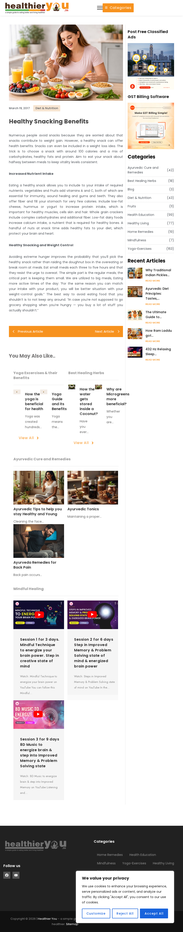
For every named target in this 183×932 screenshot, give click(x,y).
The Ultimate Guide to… (156, 314)
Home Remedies (110, 855)
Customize (96, 913)
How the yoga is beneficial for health (34, 401)
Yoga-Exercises (134, 863)
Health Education (142, 855)
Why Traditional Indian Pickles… (158, 272)
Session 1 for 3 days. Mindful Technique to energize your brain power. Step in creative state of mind (39, 653)
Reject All (125, 913)
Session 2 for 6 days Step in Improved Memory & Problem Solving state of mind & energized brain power (93, 653)
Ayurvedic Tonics (83, 509)
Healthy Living (163, 863)
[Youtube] (15, 875)
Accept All (154, 913)
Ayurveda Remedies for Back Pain (34, 565)
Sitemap (72, 924)
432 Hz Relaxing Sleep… (158, 351)
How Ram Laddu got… (159, 333)
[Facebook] (6, 875)
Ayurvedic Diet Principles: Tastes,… (157, 293)
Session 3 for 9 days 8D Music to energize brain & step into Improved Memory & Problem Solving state (39, 753)
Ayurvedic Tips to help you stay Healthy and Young (37, 512)
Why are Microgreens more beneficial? (117, 397)
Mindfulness (106, 863)
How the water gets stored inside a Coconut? (89, 401)
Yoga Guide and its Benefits (59, 401)
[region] (125, 897)
